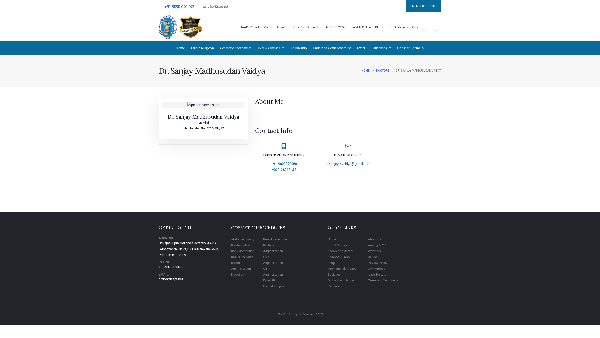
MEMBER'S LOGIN (423, 6)
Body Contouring (242, 251)
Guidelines (379, 48)
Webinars (374, 251)
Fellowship (299, 48)
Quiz (415, 27)
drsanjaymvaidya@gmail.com (348, 164)
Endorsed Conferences (330, 48)
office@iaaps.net (217, 6)
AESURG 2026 (335, 27)
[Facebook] (425, 27)
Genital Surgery (273, 286)
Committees (376, 268)
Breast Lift (238, 274)
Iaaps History (377, 274)
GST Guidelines (397, 27)
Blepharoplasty (241, 245)
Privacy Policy (377, 263)
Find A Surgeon (202, 48)
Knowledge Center (340, 251)
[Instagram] (435, 27)
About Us (282, 27)
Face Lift (269, 280)
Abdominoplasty (242, 239)
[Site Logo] (180, 27)
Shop (331, 263)
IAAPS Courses (269, 48)
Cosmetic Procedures (236, 48)
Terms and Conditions (383, 280)
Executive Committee (307, 27)
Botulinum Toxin (242, 257)
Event (361, 48)
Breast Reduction (275, 239)
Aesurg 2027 (377, 245)
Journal (373, 257)
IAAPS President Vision (256, 27)
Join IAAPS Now (360, 27)
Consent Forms (408, 48)
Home (180, 48)
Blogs (379, 27)
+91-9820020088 (284, 164)
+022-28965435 (284, 170)
